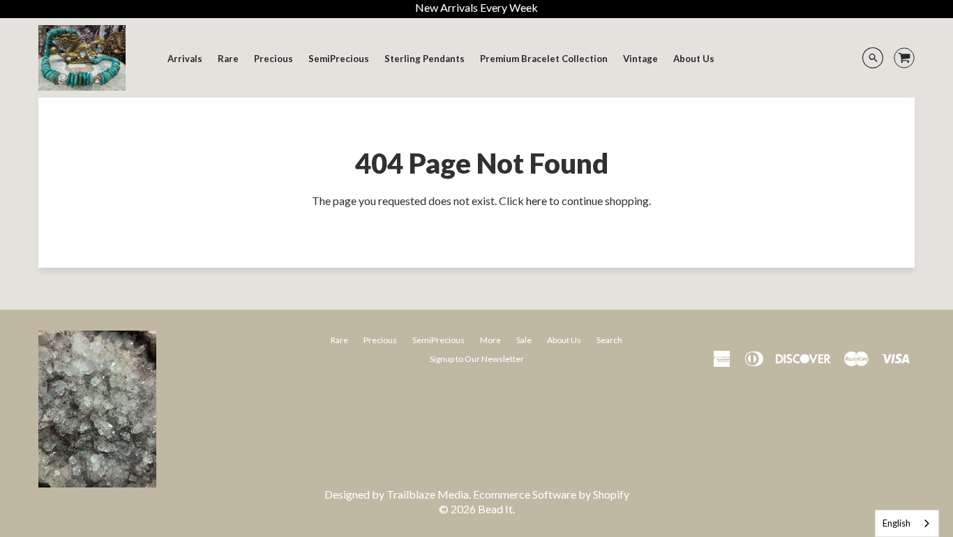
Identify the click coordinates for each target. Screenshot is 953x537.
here (536, 200)
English (896, 523)
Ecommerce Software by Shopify (551, 494)
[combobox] (907, 523)
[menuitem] (184, 58)
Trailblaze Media (428, 494)
